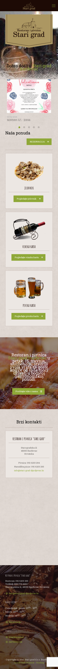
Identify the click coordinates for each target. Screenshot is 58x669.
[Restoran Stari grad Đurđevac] (29, 6)
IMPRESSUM (15, 641)
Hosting (40, 662)
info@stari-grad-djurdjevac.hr (29, 470)
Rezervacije (15, 622)
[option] (29, 101)
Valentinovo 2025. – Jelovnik (18, 120)
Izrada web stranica (24, 662)
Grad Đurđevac (16, 637)
